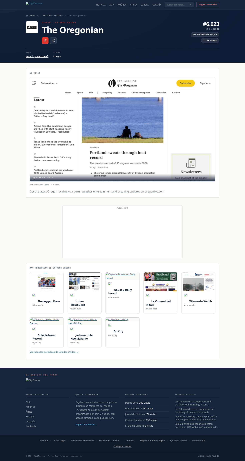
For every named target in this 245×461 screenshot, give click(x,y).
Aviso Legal (59, 440)
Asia (112, 4)
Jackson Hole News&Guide (81, 337)
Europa (144, 4)
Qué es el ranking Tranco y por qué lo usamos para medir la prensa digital (196, 418)
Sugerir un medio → (86, 424)
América (122, 4)
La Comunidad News (158, 303)
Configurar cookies (123, 446)
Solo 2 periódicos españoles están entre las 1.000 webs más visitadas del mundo (196, 425)
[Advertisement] (122, 233)
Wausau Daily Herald (120, 291)
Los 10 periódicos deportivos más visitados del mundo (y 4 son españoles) (193, 403)
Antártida (31, 426)
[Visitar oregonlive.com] (45, 40)
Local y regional (37, 56)
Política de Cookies (109, 440)
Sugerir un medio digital (152, 440)
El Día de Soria (133, 425)
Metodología (199, 440)
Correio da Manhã (135, 420)
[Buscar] (191, 4)
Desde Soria (131, 402)
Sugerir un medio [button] (208, 4)
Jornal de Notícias (135, 414)
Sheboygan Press (48, 301)
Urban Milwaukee (77, 303)
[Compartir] (53, 40)
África (133, 4)
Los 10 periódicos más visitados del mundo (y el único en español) (194, 411)
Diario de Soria (133, 408)
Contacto (129, 440)
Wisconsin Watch (200, 301)
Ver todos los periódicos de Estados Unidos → (54, 352)
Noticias (101, 4)
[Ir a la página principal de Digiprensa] (41, 4)
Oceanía (156, 4)
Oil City (118, 331)
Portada (44, 440)
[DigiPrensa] (42, 381)
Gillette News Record (43, 337)
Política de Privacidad (82, 440)
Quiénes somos (178, 440)
